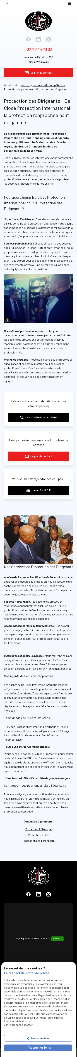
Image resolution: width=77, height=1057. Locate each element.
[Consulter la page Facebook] (28, 39)
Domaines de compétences (49, 85)
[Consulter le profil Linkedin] (38, 39)
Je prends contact (38, 73)
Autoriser (57, 938)
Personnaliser (39, 1038)
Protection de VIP (38, 835)
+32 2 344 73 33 (38, 49)
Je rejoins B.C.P (38, 490)
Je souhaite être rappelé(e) (38, 417)
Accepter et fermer (39, 1047)
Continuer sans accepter (18, 1024)
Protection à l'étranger (38, 829)
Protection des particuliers (39, 840)
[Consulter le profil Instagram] (48, 39)
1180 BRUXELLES (38, 59)
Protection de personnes (19, 89)
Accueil (25, 85)
